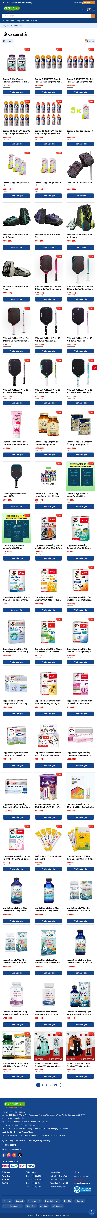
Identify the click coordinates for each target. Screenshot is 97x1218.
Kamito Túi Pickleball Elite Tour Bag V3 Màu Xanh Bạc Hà (47, 1066)
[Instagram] (9, 1155)
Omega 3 (19, 1201)
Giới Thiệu (5, 1179)
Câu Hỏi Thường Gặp (58, 1186)
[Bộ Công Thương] (82, 1189)
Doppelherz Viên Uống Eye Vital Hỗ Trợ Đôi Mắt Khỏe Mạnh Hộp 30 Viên (79, 600)
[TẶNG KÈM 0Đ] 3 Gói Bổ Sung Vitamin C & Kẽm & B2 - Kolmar (80, 859)
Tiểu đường (30, 1206)
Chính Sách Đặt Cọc (33, 1186)
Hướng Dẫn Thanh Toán (59, 1176)
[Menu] (93, 9)
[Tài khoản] (82, 9)
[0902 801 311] (84, 2)
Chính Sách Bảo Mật (33, 1176)
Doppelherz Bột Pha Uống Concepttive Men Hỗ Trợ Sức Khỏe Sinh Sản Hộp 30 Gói (16, 807)
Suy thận (43, 1206)
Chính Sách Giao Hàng (34, 1179)
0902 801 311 (10, 1145)
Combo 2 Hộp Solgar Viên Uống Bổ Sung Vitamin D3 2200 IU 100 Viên (46, 444)
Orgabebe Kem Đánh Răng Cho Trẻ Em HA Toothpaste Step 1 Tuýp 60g (15, 444)
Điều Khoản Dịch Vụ (57, 1179)
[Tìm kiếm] (93, 16)
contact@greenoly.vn (13, 1149)
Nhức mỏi (79, 1201)
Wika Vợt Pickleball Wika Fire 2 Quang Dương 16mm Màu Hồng (48, 289)
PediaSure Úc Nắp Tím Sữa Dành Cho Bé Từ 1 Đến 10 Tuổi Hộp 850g (48, 807)
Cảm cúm (7, 1201)
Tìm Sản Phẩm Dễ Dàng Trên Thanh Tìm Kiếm (19, 21)
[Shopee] (14, 1155)
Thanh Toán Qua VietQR (59, 1183)
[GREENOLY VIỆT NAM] (12, 9)
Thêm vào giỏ (16, 92)
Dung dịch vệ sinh (52, 1201)
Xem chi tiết (80, 195)
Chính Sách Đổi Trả (33, 1183)
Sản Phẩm (5, 1183)
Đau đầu (67, 1201)
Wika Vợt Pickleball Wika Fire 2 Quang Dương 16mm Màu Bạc (16, 341)
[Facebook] (4, 1155)
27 (55, 1085)
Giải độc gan (57, 1206)
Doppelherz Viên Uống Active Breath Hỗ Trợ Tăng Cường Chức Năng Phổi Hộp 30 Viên (16, 600)
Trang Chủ (6, 1176)
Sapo (67, 1215)
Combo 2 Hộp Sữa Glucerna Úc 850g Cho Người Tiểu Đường (79, 444)
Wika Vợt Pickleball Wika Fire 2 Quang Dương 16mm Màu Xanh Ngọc (80, 289)
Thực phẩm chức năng (12, 1206)
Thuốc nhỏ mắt (34, 1201)
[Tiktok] (20, 1155)
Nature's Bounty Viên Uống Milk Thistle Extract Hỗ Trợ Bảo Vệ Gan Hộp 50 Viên (15, 1066)
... (50, 1085)
